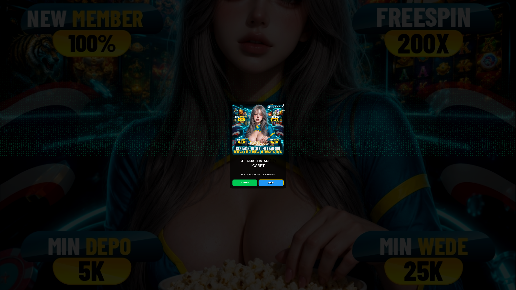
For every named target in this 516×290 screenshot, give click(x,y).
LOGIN (271, 182)
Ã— (283, 106)
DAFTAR (245, 182)
